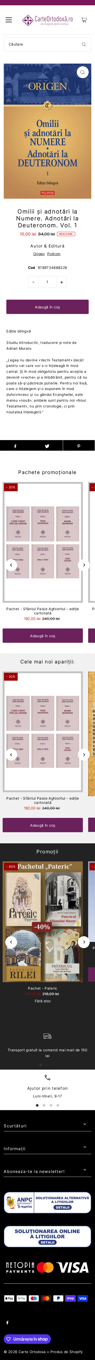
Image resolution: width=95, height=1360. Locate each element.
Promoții (47, 852)
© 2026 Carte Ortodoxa (25, 1352)
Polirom (53, 254)
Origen (39, 254)
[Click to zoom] (83, 72)
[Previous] (11, 565)
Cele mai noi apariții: (47, 662)
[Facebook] (7, 1323)
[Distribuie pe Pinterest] (79, 445)
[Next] (84, 565)
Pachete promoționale (47, 472)
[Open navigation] (8, 19)
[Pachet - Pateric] (43, 921)
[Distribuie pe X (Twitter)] (47, 445)
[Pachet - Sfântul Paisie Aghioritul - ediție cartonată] (43, 542)
